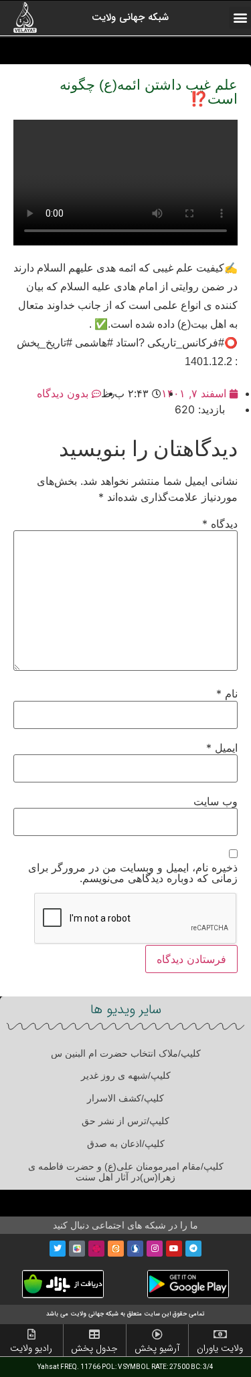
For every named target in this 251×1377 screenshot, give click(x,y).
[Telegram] (193, 1249)
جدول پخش (94, 1348)
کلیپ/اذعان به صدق (126, 1143)
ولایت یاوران (220, 1348)
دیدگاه (220, 523)
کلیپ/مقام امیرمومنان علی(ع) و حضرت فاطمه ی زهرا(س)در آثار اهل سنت (126, 1172)
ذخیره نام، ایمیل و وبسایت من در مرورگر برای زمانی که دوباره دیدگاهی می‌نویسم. (133, 872)
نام (227, 693)
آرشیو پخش (157, 1348)
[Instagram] (155, 1249)
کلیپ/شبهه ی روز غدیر (126, 1075)
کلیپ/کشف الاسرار (125, 1098)
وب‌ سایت (215, 801)
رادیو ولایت (31, 1348)
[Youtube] (174, 1249)
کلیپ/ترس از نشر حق (125, 1121)
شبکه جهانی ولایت (130, 17)
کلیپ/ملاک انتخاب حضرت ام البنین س (126, 1053)
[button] (240, 18)
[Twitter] (58, 1249)
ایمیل (222, 747)
